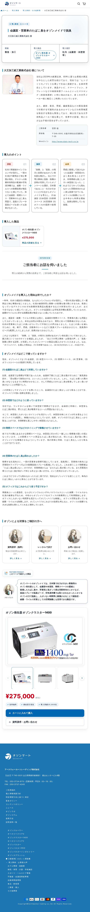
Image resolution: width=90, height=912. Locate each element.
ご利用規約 (10, 790)
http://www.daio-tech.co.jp (65, 142)
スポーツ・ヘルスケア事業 (18, 873)
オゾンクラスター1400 (17, 837)
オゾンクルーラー (14, 830)
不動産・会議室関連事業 (17, 877)
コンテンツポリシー (14, 804)
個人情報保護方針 (13, 794)
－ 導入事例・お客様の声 (17, 862)
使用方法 (9, 818)
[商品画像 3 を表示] (68, 678)
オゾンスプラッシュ (15, 855)
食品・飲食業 (12, 884)
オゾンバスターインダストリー (20, 852)
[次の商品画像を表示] (82, 678)
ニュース (9, 808)
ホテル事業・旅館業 (15, 866)
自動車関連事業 (13, 880)
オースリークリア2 (15, 841)
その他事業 (11, 891)
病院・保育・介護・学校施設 (19, 869)
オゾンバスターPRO (15, 848)
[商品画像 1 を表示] (22, 678)
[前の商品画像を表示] (8, 678)
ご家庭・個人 (12, 887)
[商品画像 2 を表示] (45, 678)
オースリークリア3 (15, 834)
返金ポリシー (11, 801)
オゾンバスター (13, 844)
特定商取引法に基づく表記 (17, 797)
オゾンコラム (11, 815)
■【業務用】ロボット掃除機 (18, 859)
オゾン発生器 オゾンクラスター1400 (43, 55)
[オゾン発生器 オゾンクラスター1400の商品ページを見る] (45, 641)
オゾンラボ (10, 811)
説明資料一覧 (11, 822)
